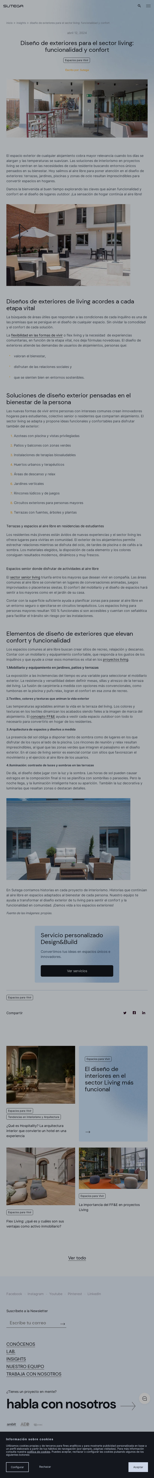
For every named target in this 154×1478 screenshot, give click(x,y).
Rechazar (45, 1466)
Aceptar (138, 1467)
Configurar (17, 1467)
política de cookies (38, 1451)
